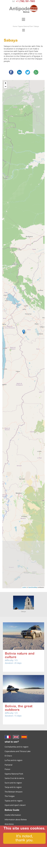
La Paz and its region (13, 760)
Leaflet (24, 587)
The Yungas (10, 796)
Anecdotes (9, 824)
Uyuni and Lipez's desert (15, 805)
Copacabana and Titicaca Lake (17, 751)
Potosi (7, 769)
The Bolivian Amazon (13, 791)
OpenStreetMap (32, 587)
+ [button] (5, 83)
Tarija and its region (13, 787)
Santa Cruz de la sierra (14, 778)
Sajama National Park (14, 774)
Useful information (13, 815)
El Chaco (8, 755)
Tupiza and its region (13, 800)
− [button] (5, 86)
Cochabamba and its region (16, 747)
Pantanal (8, 765)
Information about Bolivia (16, 819)
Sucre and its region (13, 782)
